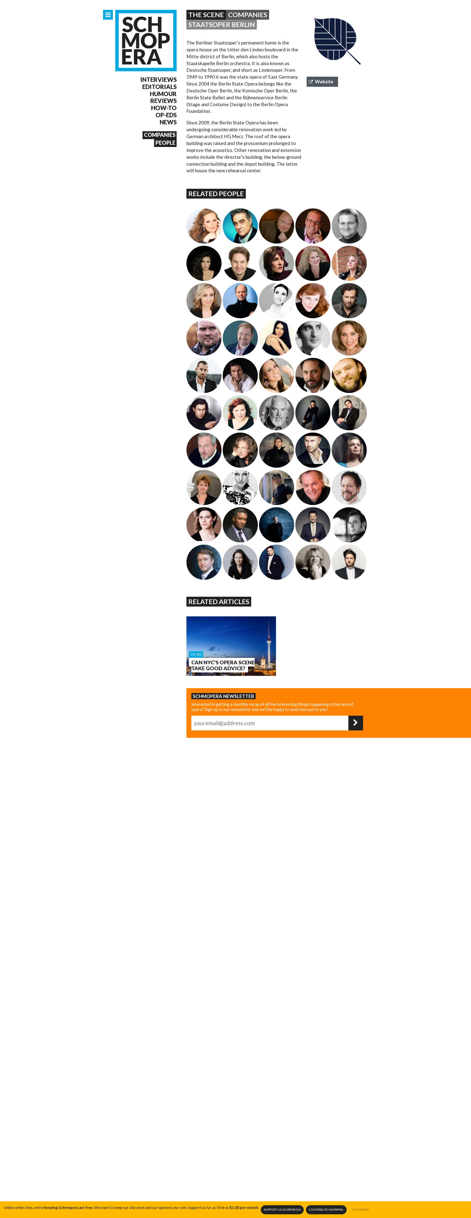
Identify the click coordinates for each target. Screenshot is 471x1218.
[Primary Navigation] (108, 15)
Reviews (163, 100)
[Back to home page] (146, 40)
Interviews (158, 79)
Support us (282, 1209)
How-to (164, 107)
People (165, 143)
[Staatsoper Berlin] (337, 40)
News (168, 122)
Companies (159, 135)
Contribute (326, 1209)
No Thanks (360, 1209)
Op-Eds (166, 115)
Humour (163, 93)
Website (324, 81)
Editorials (159, 86)
